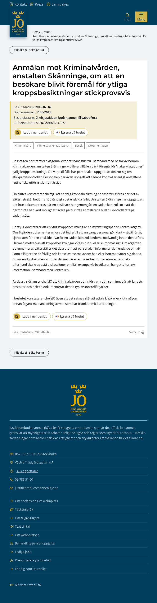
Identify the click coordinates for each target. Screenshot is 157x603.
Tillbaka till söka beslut (29, 50)
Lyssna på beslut (73, 132)
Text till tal (22, 526)
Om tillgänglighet (27, 518)
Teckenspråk (24, 509)
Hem (35, 32)
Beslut (46, 32)
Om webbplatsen (27, 535)
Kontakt (21, 4)
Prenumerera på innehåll (33, 560)
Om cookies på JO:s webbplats (36, 501)
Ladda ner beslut (35, 132)
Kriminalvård (23, 145)
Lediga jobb (23, 552)
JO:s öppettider (27, 471)
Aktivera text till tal (28, 585)
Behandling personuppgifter (35, 543)
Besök (79, 145)
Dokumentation (98, 145)
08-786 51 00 (24, 479)
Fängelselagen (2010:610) (53, 145)
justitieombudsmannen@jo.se (36, 488)
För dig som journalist (31, 569)
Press (39, 4)
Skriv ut (134, 332)
